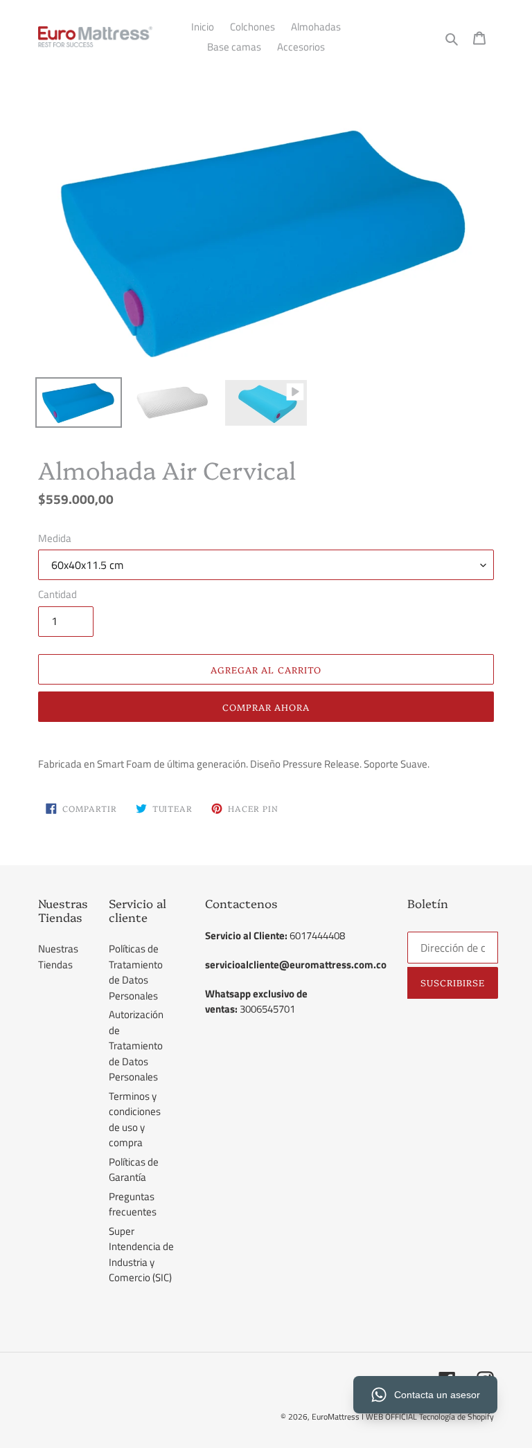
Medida (54, 538)
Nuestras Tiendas (58, 956)
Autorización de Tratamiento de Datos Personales (136, 1045)
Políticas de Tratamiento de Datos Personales (136, 972)
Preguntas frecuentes (133, 1204)
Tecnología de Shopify (456, 1416)
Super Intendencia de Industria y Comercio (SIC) (141, 1254)
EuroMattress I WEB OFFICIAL (365, 1416)
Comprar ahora (266, 706)
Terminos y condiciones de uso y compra (135, 1119)
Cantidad (57, 594)
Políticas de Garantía (134, 1170)
